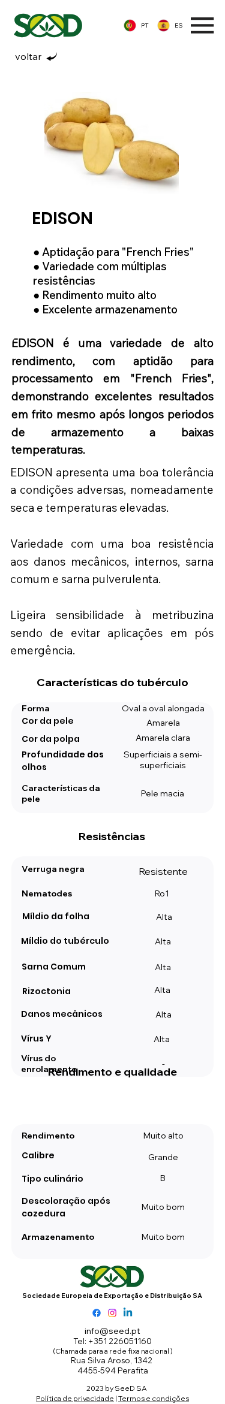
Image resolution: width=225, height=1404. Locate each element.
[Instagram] (112, 1313)
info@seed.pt (112, 1331)
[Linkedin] (127, 1313)
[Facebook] (96, 1313)
